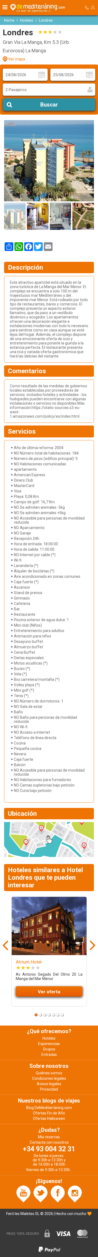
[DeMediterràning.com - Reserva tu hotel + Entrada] (38, 7)
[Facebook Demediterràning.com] (58, 1193)
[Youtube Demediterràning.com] (23, 1193)
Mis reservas (49, 1137)
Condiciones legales (49, 1078)
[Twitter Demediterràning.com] (40, 1193)
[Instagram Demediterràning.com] (75, 1193)
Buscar (49, 104)
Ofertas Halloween (49, 1118)
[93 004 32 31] (87, 7)
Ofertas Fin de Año (49, 1113)
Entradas (49, 1054)
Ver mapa (16, 59)
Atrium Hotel (29, 962)
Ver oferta (49, 991)
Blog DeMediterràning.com (49, 1107)
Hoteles (26, 20)
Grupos (49, 1049)
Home (9, 20)
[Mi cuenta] (92, 7)
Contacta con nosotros (49, 1142)
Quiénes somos (49, 1073)
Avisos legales (49, 1084)
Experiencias (49, 1044)
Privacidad (49, 1089)
